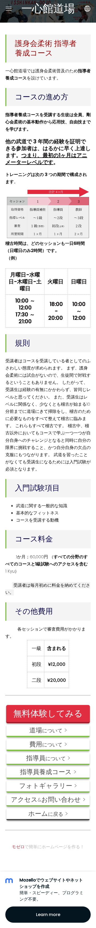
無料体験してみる (48, 713)
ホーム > (48, 813)
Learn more (48, 915)
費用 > (48, 744)
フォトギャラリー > (48, 785)
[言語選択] (87, 8)
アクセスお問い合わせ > (48, 799)
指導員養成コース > (48, 771)
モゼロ (18, 847)
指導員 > (48, 758)
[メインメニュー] (8, 8)
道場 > (48, 730)
